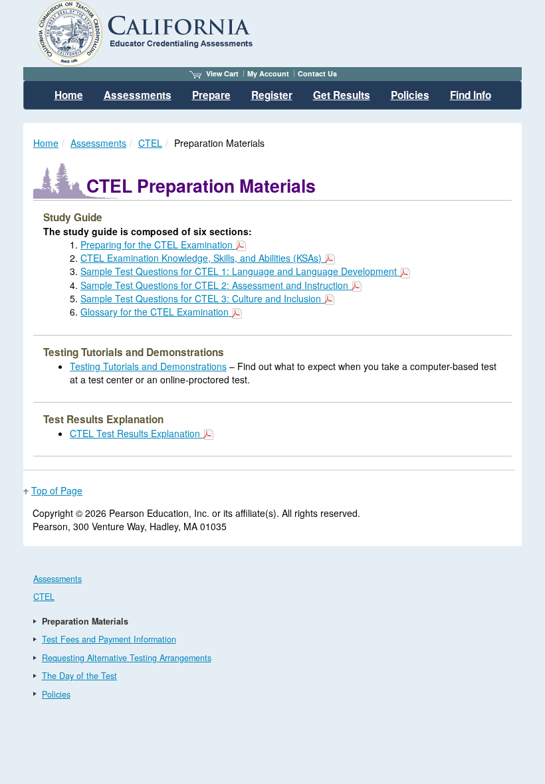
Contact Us (317, 73)
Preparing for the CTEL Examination (157, 244)
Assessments (98, 142)
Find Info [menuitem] (470, 95)
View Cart (222, 73)
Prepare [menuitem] (211, 95)
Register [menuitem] (271, 95)
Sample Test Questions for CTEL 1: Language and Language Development (239, 271)
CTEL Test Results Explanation (136, 433)
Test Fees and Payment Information (109, 639)
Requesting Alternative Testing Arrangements (126, 658)
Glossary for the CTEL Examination (155, 311)
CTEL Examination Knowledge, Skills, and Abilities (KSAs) (202, 257)
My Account (268, 73)
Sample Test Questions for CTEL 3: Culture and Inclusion (202, 298)
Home (45, 142)
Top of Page (56, 490)
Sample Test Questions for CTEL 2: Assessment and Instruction (215, 285)
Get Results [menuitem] (341, 95)
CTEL (150, 142)
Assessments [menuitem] (137, 95)
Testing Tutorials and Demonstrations (148, 366)
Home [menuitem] (68, 95)
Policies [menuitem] (410, 95)
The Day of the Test (79, 676)
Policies (56, 694)
